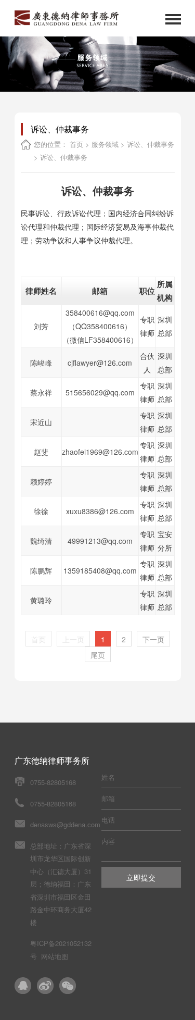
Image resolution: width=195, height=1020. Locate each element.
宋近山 (41, 422)
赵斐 (41, 451)
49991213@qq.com (100, 541)
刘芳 (41, 326)
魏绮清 (41, 541)
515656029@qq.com (100, 392)
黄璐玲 (41, 600)
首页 (76, 144)
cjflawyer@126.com (100, 362)
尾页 (97, 655)
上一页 (73, 639)
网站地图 (54, 956)
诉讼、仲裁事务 (150, 144)
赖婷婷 (41, 481)
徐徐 (41, 511)
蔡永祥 (41, 392)
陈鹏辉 (41, 570)
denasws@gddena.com (65, 824)
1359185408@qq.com (100, 570)
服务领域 (105, 144)
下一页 (153, 639)
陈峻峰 (41, 362)
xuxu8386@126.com (100, 511)
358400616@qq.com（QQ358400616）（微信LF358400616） (100, 326)
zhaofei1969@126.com (100, 451)
